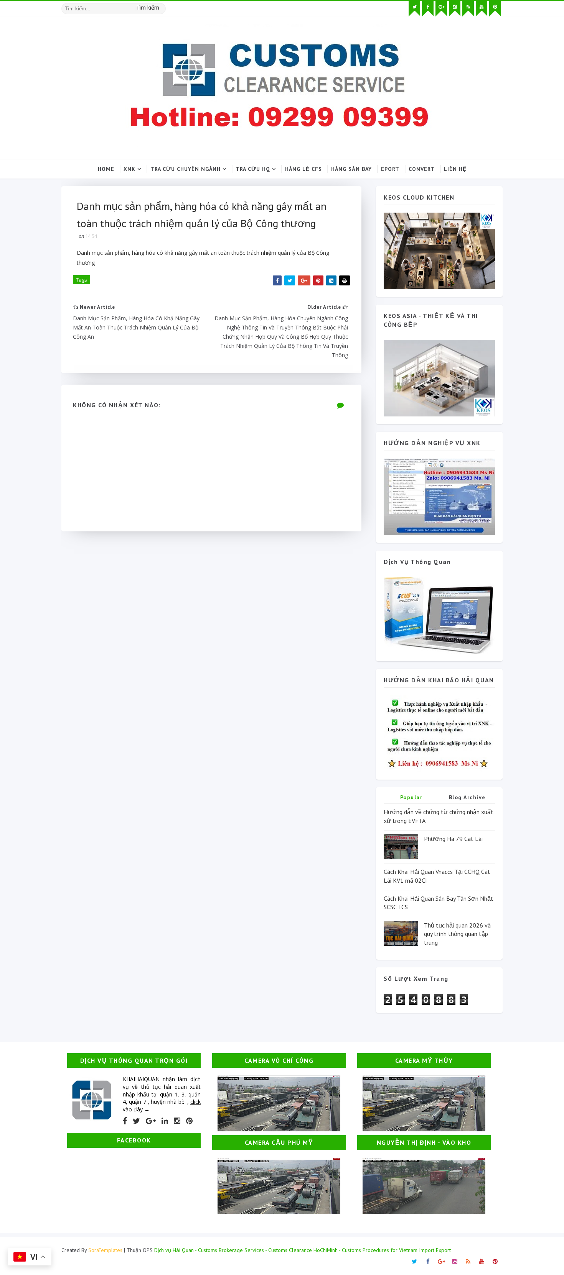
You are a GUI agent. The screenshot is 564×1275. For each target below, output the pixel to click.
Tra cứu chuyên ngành (185, 169)
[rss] (468, 8)
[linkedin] (165, 1121)
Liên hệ (455, 169)
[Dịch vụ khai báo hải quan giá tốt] (439, 614)
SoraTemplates (105, 1250)
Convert (422, 169)
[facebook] (428, 8)
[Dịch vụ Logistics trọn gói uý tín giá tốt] (439, 496)
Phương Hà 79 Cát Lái (453, 838)
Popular (411, 797)
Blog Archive (467, 797)
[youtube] (481, 8)
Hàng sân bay (351, 169)
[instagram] (454, 8)
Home (106, 169)
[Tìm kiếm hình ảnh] (162, 5)
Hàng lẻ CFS (303, 169)
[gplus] (441, 8)
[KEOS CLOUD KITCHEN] (439, 250)
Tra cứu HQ (253, 169)
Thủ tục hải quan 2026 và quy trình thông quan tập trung (457, 933)
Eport (390, 169)
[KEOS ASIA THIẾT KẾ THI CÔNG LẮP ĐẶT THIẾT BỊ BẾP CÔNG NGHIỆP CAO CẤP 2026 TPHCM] (439, 377)
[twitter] (414, 8)
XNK (129, 169)
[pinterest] (495, 8)
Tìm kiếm (147, 7)
